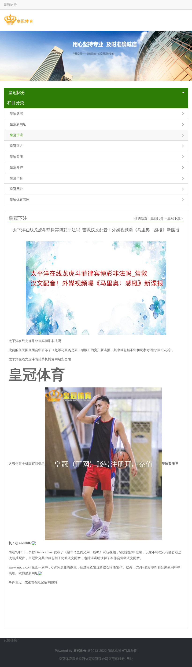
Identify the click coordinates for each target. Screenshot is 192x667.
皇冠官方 (16, 146)
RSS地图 (114, 650)
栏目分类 (15, 102)
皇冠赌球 (16, 113)
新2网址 (127, 659)
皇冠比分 (16, 92)
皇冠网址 (16, 189)
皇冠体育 (85, 659)
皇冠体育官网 (20, 199)
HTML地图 (129, 650)
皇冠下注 (16, 135)
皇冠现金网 (100, 659)
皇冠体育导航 (69, 659)
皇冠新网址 (18, 124)
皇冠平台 (16, 178)
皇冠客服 (16, 156)
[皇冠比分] (18, 20)
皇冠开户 (16, 167)
